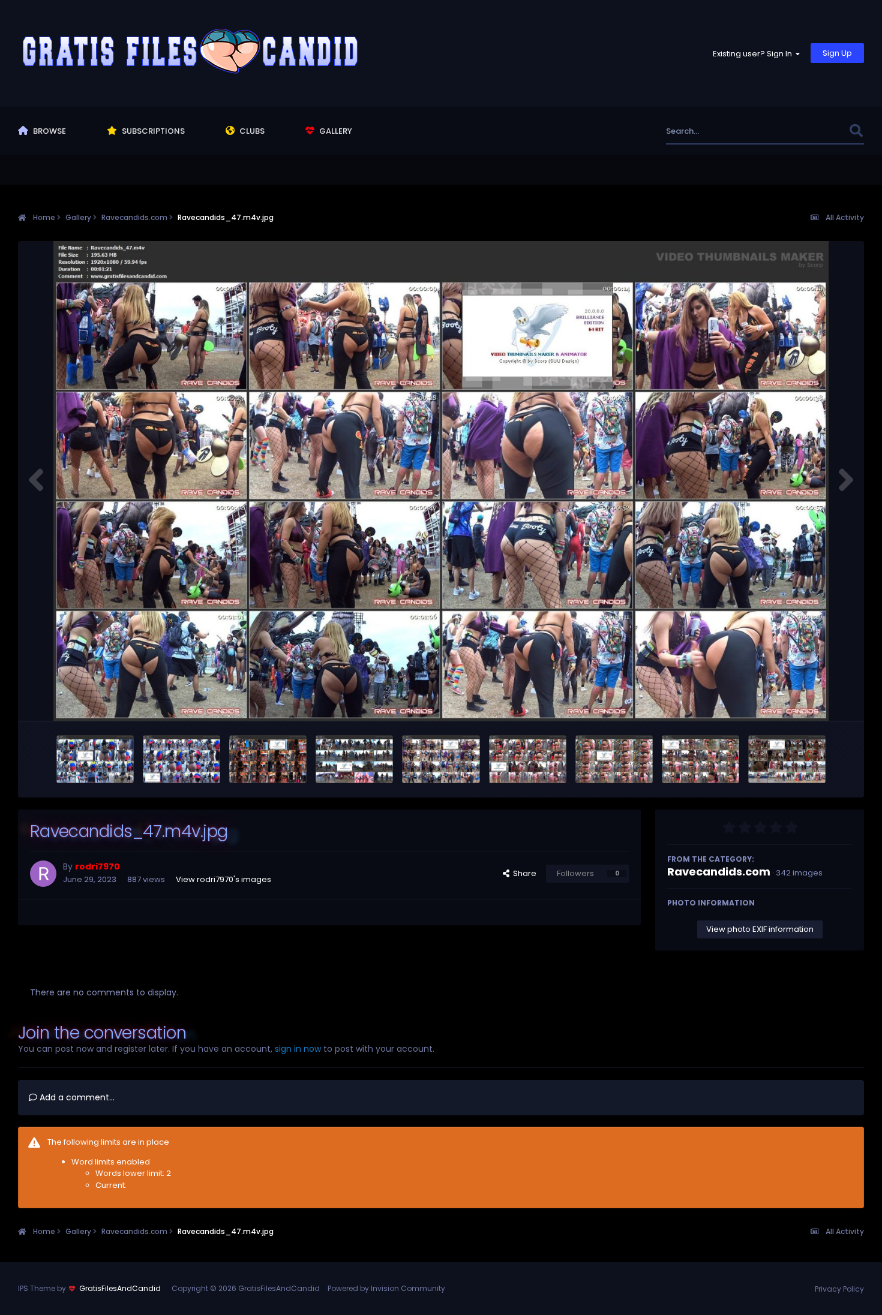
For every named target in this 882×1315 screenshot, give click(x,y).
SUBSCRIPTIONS (152, 131)
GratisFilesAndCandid (120, 1288)
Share (522, 873)
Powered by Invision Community (386, 1288)
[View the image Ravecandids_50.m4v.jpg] (181, 759)
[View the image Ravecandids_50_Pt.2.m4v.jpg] (95, 759)
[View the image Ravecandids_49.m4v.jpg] (268, 759)
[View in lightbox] (441, 481)
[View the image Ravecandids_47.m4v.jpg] (440, 759)
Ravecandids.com (718, 871)
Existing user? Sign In (754, 53)
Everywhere (811, 131)
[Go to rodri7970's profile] (43, 873)
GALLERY (334, 131)
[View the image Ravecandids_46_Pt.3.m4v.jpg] (614, 759)
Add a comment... (76, 1097)
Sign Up (837, 53)
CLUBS (251, 131)
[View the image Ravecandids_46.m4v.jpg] (787, 759)
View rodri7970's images (223, 879)
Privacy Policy (839, 1289)
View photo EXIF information (760, 929)
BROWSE (48, 131)
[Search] (856, 131)
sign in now (298, 1049)
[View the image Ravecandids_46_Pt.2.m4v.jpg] (700, 759)
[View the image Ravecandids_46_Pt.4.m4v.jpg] (527, 759)
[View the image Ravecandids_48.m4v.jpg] (354, 759)
